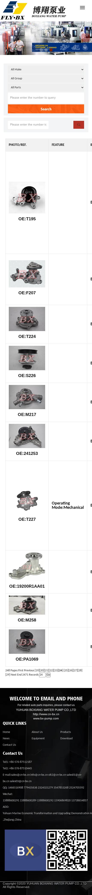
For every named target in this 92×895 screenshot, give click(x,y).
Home (6, 732)
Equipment (38, 738)
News (6, 738)
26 (70, 670)
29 (7, 674)
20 (41, 670)
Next (13, 674)
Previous (29, 670)
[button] (41, 50)
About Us (37, 732)
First (20, 670)
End (19, 674)
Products (65, 732)
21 (46, 670)
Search (46, 109)
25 (65, 670)
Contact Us (9, 745)
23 (55, 670)
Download (66, 738)
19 (37, 670)
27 (75, 670)
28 (80, 670)
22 (51, 670)
